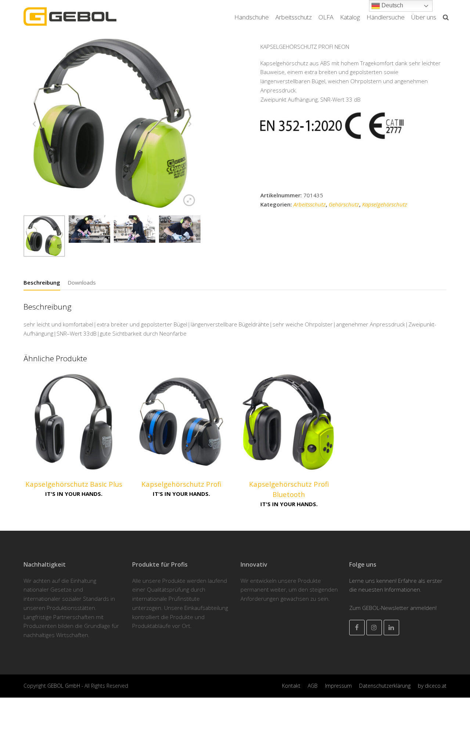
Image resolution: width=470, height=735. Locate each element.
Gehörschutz (344, 204)
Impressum (338, 685)
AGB (313, 685)
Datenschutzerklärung (385, 685)
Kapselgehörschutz (384, 204)
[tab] (42, 282)
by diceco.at (432, 685)
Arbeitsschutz (309, 204)
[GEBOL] (70, 15)
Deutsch (391, 5)
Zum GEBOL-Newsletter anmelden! (393, 607)
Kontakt (291, 685)
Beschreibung (42, 282)
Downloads (82, 282)
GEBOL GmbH (64, 685)
